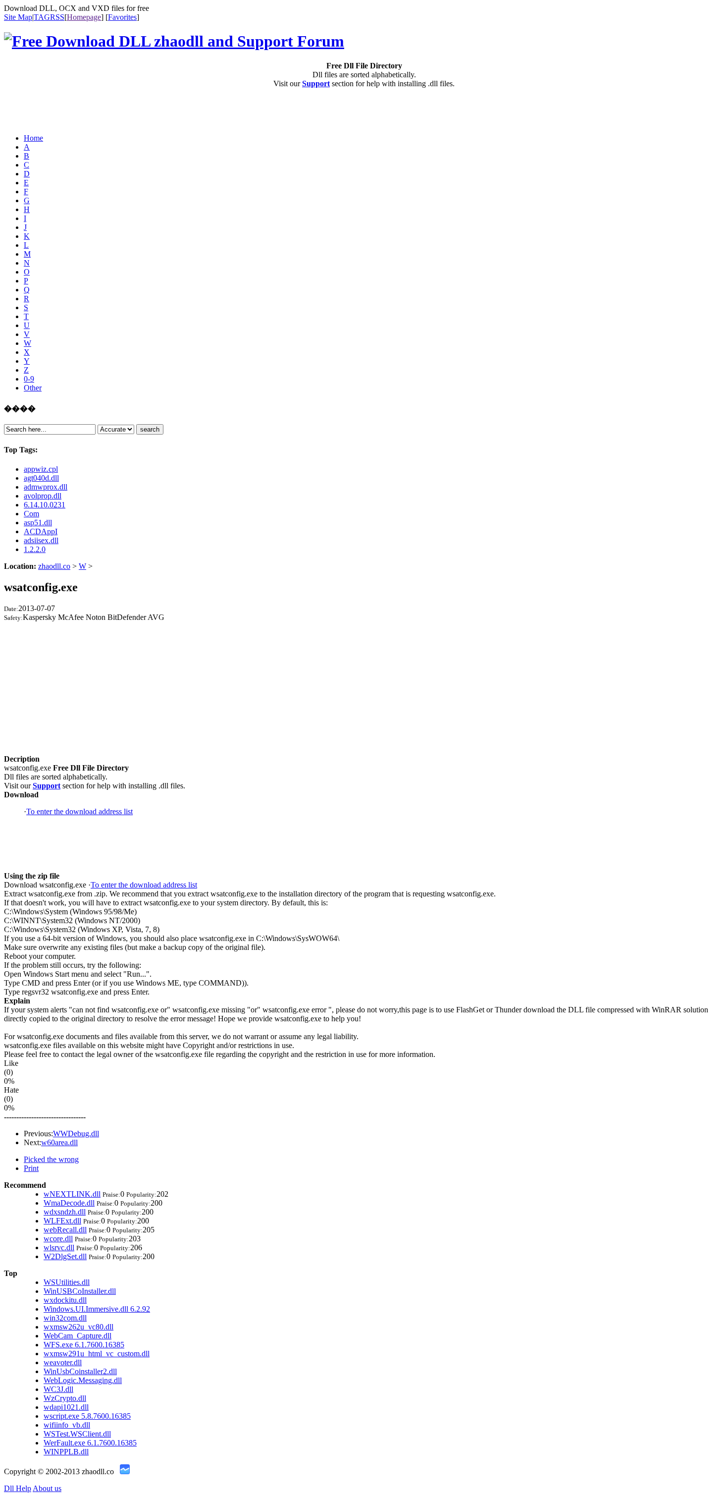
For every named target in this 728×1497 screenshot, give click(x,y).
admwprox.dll (45, 487)
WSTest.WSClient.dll (77, 1434)
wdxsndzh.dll (65, 1212)
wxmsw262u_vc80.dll (78, 1327)
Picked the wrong (51, 1159)
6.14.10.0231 (44, 504)
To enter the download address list (79, 811)
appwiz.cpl (41, 469)
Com (31, 513)
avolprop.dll (42, 496)
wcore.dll (58, 1238)
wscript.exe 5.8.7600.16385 (87, 1416)
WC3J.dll (58, 1389)
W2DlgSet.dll (65, 1256)
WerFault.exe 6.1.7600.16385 (90, 1443)
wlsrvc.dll (59, 1247)
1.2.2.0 (35, 549)
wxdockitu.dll (65, 1300)
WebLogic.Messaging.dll (83, 1380)
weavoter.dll (63, 1362)
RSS (57, 17)
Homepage (84, 17)
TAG (42, 17)
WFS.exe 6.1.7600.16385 (84, 1344)
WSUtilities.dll (67, 1282)
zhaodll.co (54, 566)
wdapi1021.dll (66, 1407)
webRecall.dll (65, 1229)
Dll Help (17, 1488)
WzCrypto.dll (65, 1398)
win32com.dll (65, 1318)
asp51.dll (38, 522)
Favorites (122, 17)
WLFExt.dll (62, 1221)
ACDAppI (40, 531)
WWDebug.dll (76, 1133)
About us (47, 1488)
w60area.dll (59, 1142)
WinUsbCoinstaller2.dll (80, 1371)
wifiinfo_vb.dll (67, 1425)
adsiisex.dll (41, 540)
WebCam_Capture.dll (77, 1335)
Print (31, 1168)
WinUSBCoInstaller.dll (80, 1291)
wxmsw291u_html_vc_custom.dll (97, 1353)
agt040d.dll (41, 478)
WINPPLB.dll (66, 1451)
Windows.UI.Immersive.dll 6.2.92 (97, 1309)
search (149, 429)
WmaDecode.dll (69, 1203)
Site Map (18, 17)
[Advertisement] (62, 111)
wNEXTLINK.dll (72, 1194)
